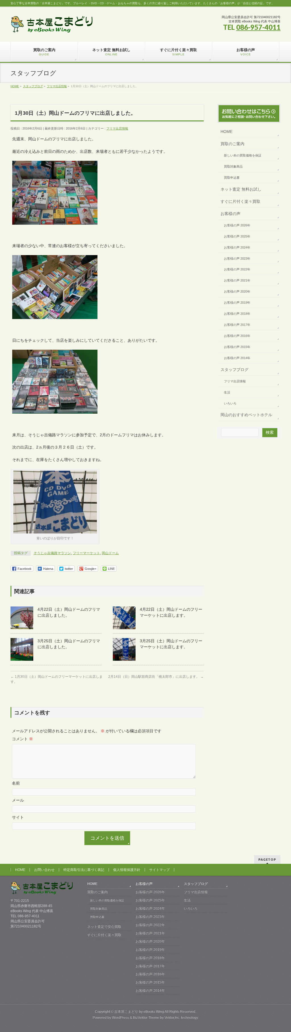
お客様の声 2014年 (237, 358)
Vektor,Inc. (172, 1018)
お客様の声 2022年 (237, 269)
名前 (16, 783)
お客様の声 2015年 (237, 347)
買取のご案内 (232, 143)
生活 (227, 392)
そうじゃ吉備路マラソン (52, 553)
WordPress (120, 1018)
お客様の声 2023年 (237, 258)
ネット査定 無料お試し (241, 189)
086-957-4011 (258, 27)
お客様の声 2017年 (237, 324)
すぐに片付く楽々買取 (240, 201)
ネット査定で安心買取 (104, 927)
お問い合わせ (44, 870)
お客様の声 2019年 (237, 302)
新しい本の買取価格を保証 (242, 155)
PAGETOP (267, 859)
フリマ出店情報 (117, 128)
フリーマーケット (86, 553)
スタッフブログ (234, 369)
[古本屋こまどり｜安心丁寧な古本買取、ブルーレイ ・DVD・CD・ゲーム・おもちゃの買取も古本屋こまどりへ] (52, 26)
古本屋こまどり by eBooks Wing (139, 1012)
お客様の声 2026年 (237, 225)
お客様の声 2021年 (237, 280)
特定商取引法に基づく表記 (83, 870)
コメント (22, 739)
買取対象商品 (233, 166)
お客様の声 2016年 (237, 335)
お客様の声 (230, 213)
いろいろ (230, 403)
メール (18, 800)
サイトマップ (159, 870)
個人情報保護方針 (126, 870)
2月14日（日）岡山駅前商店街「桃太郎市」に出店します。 (156, 677)
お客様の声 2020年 (237, 291)
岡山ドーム (110, 553)
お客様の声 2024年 (237, 247)
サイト (18, 817)
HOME (226, 131)
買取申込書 (232, 177)
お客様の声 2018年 (237, 313)
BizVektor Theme (146, 1018)
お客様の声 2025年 (237, 236)
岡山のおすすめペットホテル (246, 414)
